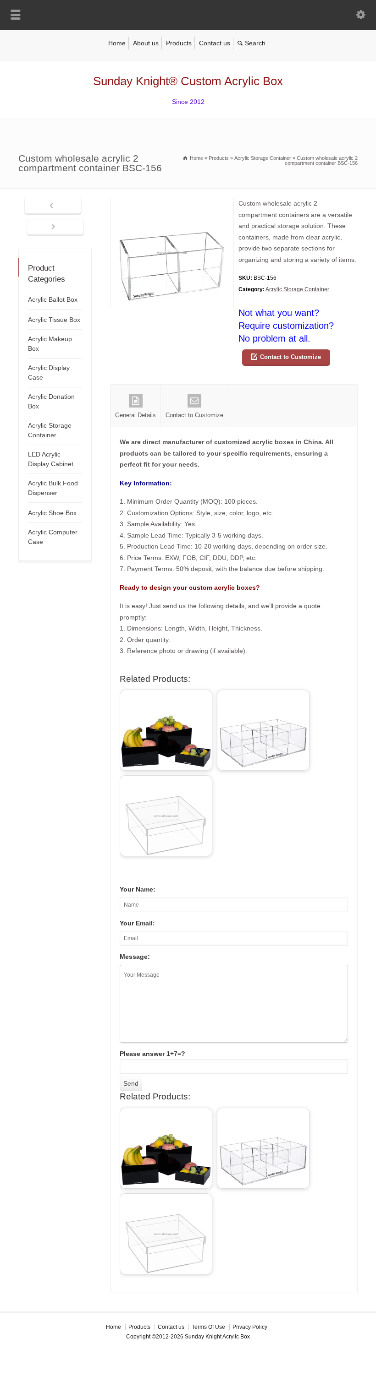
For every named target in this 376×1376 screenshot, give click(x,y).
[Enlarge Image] (172, 203)
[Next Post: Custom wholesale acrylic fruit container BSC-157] (55, 227)
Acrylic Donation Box (51, 401)
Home (117, 43)
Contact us (214, 43)
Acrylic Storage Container (297, 289)
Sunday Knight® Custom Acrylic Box (188, 81)
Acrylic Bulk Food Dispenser (53, 487)
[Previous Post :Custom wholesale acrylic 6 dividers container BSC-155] (53, 206)
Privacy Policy (249, 1327)
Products (179, 43)
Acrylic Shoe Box (52, 513)
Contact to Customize (290, 357)
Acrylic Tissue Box (54, 319)
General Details (135, 415)
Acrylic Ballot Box (52, 299)
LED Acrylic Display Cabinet (50, 459)
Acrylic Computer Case (52, 536)
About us (146, 43)
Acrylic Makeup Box (50, 343)
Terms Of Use (208, 1327)
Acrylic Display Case (49, 372)
